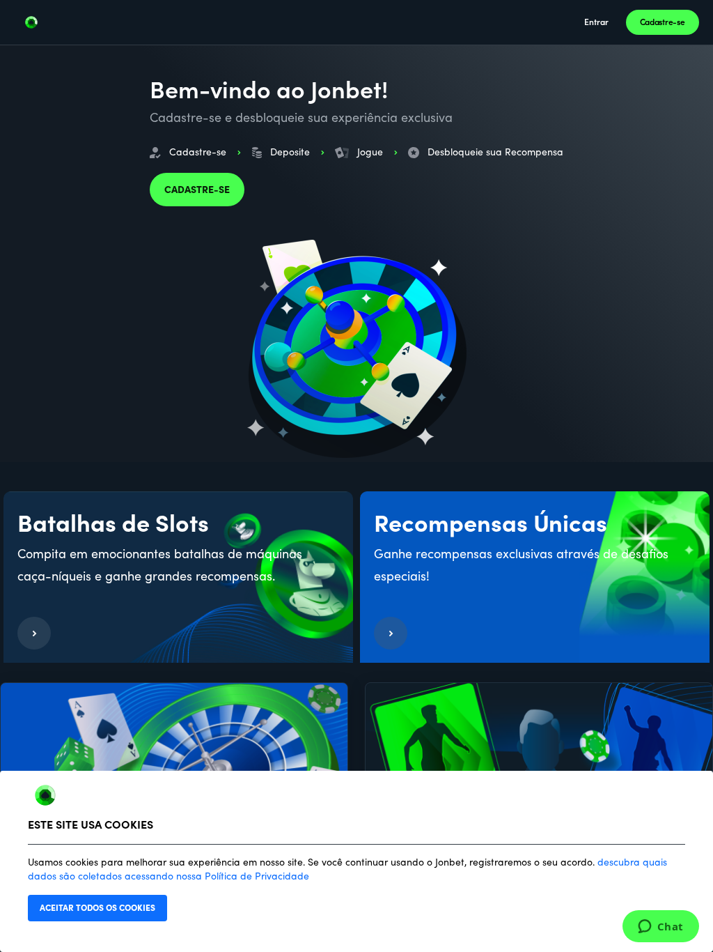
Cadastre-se (662, 22)
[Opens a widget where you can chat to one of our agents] (660, 927)
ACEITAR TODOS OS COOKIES (97, 908)
